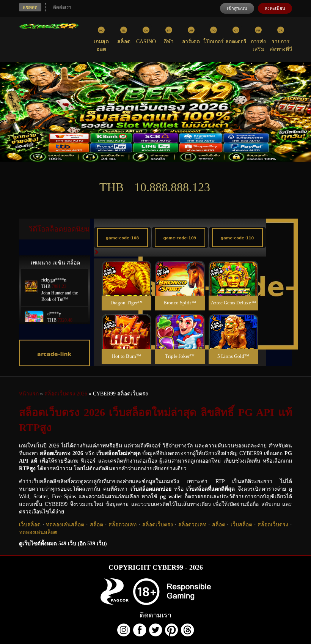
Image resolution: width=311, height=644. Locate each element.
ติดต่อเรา (62, 7)
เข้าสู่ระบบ (237, 8)
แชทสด (30, 7)
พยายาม (126, 269)
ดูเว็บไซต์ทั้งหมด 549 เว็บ (63, 543)
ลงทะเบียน (275, 8)
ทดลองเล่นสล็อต (65, 524)
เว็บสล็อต (30, 524)
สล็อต (96, 524)
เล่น (126, 286)
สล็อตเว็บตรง (157, 524)
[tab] (122, 237)
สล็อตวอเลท (122, 524)
